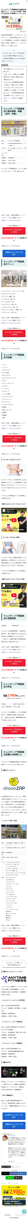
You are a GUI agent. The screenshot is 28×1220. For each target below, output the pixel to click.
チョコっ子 (11, 1135)
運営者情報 (7, 1215)
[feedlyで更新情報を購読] (11, 1161)
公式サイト (8, 246)
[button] (18, 1178)
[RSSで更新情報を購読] (14, 1161)
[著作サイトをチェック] (9, 1161)
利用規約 (14, 98)
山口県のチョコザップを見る (14, 1116)
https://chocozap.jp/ (15, 220)
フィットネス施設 (6, 1166)
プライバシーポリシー (20, 1215)
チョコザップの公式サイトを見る (14, 230)
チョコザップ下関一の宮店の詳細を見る (14, 963)
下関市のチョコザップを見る (14, 253)
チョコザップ (16, 1166)
